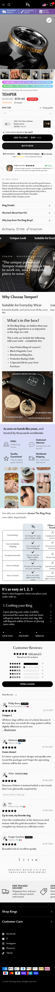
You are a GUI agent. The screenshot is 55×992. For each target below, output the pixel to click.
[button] (15, 664)
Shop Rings (9, 911)
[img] (9, 711)
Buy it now (27, 146)
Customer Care (12, 921)
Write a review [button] (27, 684)
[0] (51, 5)
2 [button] (23, 860)
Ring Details (8, 205)
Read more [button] (10, 730)
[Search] (8, 4)
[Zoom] (49, 20)
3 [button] (28, 860)
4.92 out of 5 (34, 654)
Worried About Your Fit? (14, 213)
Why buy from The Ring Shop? (17, 220)
